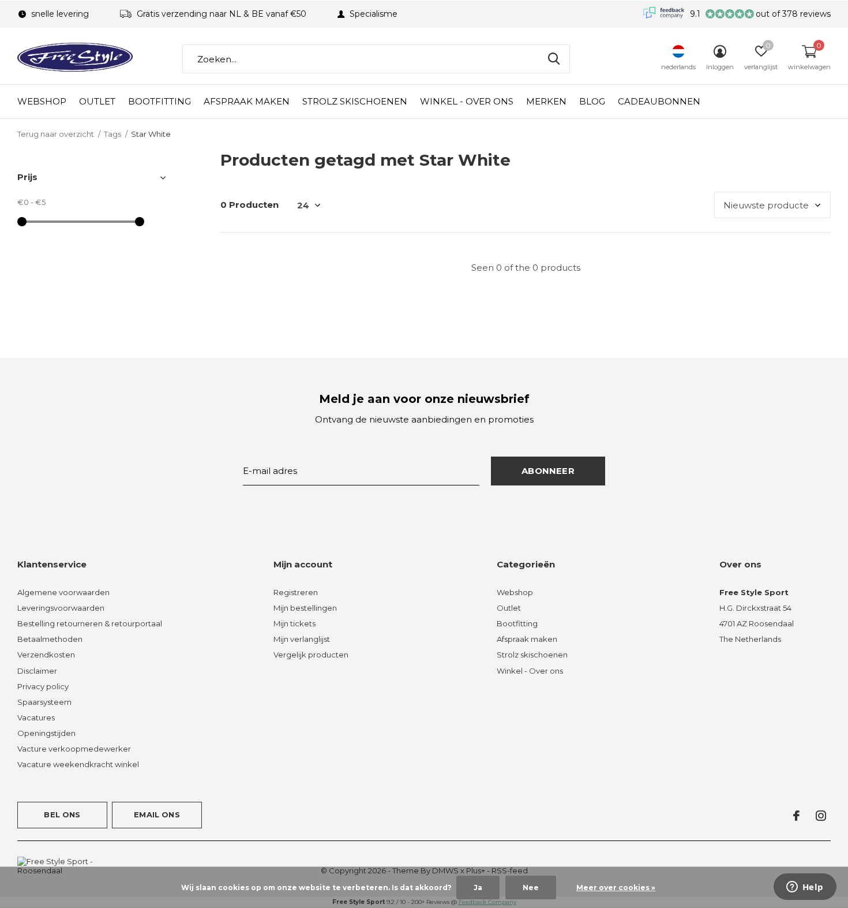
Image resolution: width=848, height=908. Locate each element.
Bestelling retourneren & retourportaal (89, 623)
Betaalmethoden (49, 639)
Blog (592, 101)
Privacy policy (43, 686)
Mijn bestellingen (305, 607)
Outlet (97, 101)
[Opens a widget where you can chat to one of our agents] (804, 887)
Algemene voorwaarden (63, 592)
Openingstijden (46, 733)
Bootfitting (159, 101)
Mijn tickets (294, 623)
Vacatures (36, 717)
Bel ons (62, 814)
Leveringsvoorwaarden (60, 607)
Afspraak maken (247, 101)
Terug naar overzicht (55, 134)
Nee (531, 887)
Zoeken (554, 58)
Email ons (157, 814)
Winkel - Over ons (466, 101)
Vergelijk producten (310, 654)
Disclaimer (37, 670)
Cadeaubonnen (659, 101)
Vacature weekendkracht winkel (78, 764)
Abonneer (548, 470)
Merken (546, 101)
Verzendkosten (46, 654)
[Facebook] (796, 815)
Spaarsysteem (44, 702)
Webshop (41, 101)
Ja (478, 887)
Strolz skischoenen (354, 101)
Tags (112, 134)
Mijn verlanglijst (301, 639)
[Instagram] (821, 815)
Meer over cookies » (615, 887)
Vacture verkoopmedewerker (74, 748)
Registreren (295, 592)
